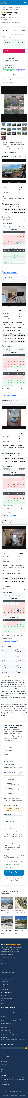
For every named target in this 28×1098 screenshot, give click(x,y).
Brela (11, 1032)
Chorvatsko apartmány (6, 995)
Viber (21, 70)
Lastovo (16, 1039)
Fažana (8, 1012)
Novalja (19, 1019)
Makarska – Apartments (6, 1059)
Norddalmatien (6, 1023)
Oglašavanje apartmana (8, 972)
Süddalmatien (10, 7)
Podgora (3, 1034)
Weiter (21, 226)
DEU (5, 834)
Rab (12, 1020)
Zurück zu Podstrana (8, 79)
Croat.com (3, 1000)
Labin (12, 1012)
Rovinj (9, 1013)
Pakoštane (10, 1025)
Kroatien (3, 7)
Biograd (3, 1025)
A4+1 (19, 34)
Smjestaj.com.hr (5, 1003)
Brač (8, 1032)
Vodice (2, 1027)
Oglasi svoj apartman (20, 1095)
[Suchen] (26, 1048)
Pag (14, 1025)
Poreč (24, 1012)
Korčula (12, 1039)
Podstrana (17, 7)
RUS (14, 837)
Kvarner (3, 1016)
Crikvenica (6, 1019)
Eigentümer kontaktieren (15, 51)
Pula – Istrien (4, 1066)
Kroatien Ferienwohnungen (8, 957)
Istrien (3, 1009)
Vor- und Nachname (10, 747)
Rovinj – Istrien (4, 1064)
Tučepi (13, 1034)
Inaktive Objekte (6, 960)
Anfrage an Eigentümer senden (14, 873)
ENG (14, 834)
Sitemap (12, 1095)
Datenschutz (5, 1095)
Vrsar (16, 1013)
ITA (19, 834)
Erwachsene (8, 814)
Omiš (23, 1032)
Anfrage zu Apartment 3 (10, 515)
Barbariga (3, 1012)
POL (5, 839)
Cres (2, 1019)
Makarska (19, 1032)
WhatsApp (9, 70)
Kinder (10, 821)
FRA (10, 837)
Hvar (15, 1032)
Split (7, 1034)
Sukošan (22, 1025)
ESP (5, 837)
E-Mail (6, 754)
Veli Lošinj (15, 1020)
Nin (6, 1025)
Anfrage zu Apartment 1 (10, 272)
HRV (19, 837)
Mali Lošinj (14, 1019)
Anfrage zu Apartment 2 (10, 395)
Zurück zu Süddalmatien (9, 82)
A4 (12, 34)
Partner (4, 963)
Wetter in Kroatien (5, 984)
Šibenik (17, 1025)
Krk (10, 1019)
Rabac (5, 1013)
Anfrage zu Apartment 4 (11, 641)
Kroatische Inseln (5, 981)
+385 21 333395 (8, 65)
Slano (24, 1039)
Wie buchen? (6, 1084)
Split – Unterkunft (5, 1056)
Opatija (8, 1020)
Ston (2, 1041)
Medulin (16, 1012)
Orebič (20, 1039)
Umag (12, 1013)
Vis (17, 1034)
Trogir (10, 1034)
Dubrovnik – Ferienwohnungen (8, 1054)
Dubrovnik (4, 1037)
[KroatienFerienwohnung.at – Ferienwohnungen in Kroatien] (4, 2)
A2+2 (15, 34)
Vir (25, 1025)
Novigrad (20, 1012)
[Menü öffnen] (25, 2)
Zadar (6, 1027)
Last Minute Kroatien (6, 986)
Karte (14, 74)
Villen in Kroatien (5, 989)
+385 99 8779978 (9, 68)
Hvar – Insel (4, 1061)
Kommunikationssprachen (13, 832)
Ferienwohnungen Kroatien (7, 979)
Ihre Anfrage (10, 843)
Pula (2, 1013)
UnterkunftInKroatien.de (7, 998)
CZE (10, 834)
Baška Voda (4, 1032)
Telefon (8, 761)
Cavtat (2, 1039)
